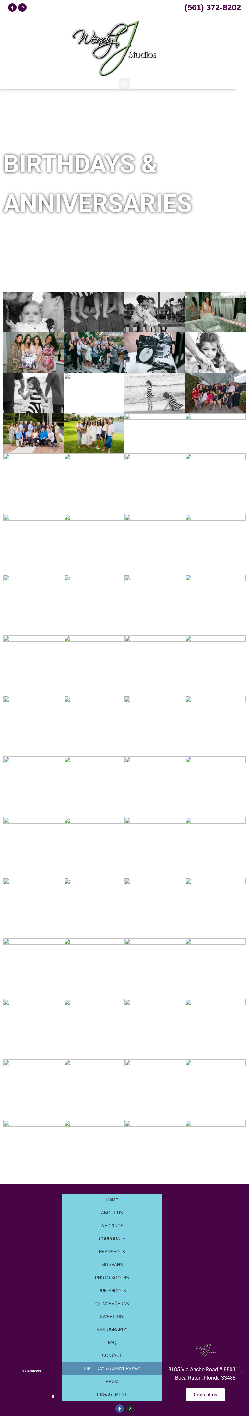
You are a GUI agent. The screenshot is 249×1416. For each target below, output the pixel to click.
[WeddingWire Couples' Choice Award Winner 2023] (53, 1395)
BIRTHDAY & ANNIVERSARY (112, 1368)
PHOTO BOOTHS (112, 1277)
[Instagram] (22, 7)
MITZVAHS (112, 1264)
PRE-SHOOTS (112, 1290)
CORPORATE (112, 1238)
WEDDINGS (112, 1225)
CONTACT (112, 1355)
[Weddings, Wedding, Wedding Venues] (31, 1350)
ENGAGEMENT (112, 1394)
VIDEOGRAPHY (112, 1329)
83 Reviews (31, 1371)
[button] (124, 83)
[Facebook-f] (119, 1408)
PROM (112, 1381)
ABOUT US (112, 1213)
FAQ (112, 1342)
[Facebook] (12, 7)
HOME (112, 1200)
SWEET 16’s (112, 1316)
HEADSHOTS (112, 1251)
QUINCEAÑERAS (112, 1303)
